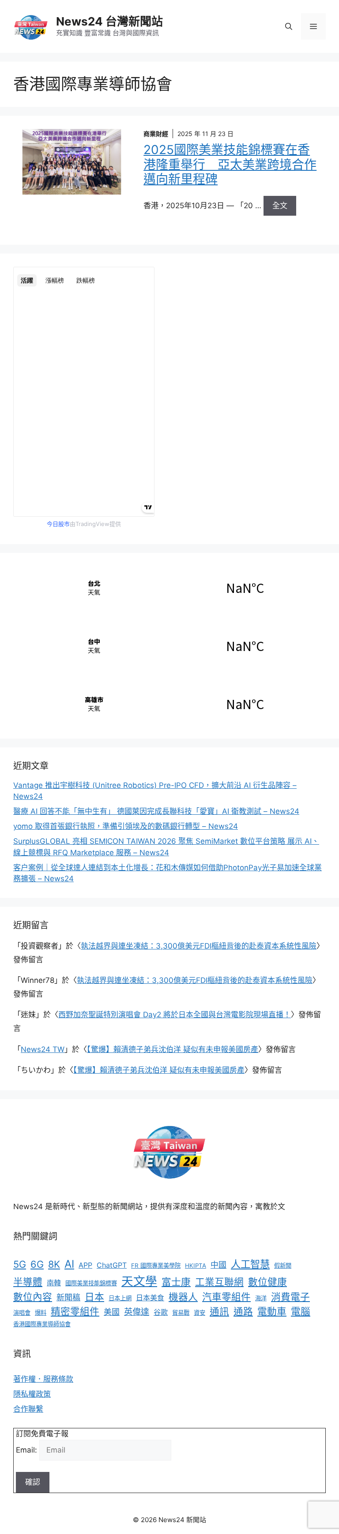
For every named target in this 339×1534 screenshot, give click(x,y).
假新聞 (282, 1265)
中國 (218, 1264)
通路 (243, 1311)
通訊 (219, 1311)
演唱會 (21, 1312)
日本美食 (150, 1297)
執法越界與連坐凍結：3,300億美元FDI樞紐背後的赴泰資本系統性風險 (198, 946)
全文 (279, 205)
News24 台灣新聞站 (109, 21)
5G (19, 1264)
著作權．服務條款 (43, 1379)
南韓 (54, 1282)
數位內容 (32, 1296)
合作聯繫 (28, 1409)
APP (85, 1265)
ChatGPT (112, 1265)
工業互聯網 (219, 1282)
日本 (94, 1296)
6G (37, 1264)
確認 (32, 1482)
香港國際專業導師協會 (42, 1324)
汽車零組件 (226, 1296)
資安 (199, 1312)
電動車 (271, 1311)
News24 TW (42, 1049)
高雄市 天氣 (169, 703)
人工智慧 (250, 1264)
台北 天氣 (169, 587)
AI (69, 1264)
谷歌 (161, 1312)
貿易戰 (180, 1312)
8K (54, 1264)
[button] (288, 26)
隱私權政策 (32, 1394)
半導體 (27, 1282)
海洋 (261, 1298)
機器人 (183, 1296)
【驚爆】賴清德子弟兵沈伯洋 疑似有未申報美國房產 (172, 1049)
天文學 (139, 1281)
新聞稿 (68, 1297)
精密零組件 (75, 1311)
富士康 (176, 1282)
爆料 (40, 1312)
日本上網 (120, 1298)
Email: (27, 1450)
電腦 (300, 1311)
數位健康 (267, 1282)
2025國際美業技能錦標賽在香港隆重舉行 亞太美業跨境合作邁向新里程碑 (229, 164)
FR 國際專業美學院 (156, 1265)
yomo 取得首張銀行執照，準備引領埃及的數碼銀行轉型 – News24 (125, 826)
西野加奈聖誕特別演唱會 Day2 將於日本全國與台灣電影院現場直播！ (174, 1014)
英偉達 (136, 1311)
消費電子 (290, 1296)
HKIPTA (195, 1265)
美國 (112, 1312)
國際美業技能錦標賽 (91, 1283)
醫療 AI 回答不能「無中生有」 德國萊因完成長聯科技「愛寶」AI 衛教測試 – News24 (156, 811)
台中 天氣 (169, 645)
